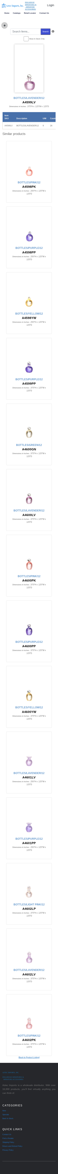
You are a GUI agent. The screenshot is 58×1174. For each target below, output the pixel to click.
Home (6, 13)
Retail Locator (30, 13)
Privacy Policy (8, 1150)
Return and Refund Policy (12, 1146)
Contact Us (44, 13)
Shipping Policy (8, 1142)
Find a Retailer (8, 1138)
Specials (5, 1114)
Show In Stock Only (37, 39)
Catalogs (16, 13)
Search (45, 31)
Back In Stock (7, 1118)
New (4, 1111)
